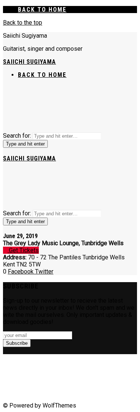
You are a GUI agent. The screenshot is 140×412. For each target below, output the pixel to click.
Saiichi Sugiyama (29, 61)
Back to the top (22, 22)
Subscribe (17, 343)
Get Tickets (23, 250)
